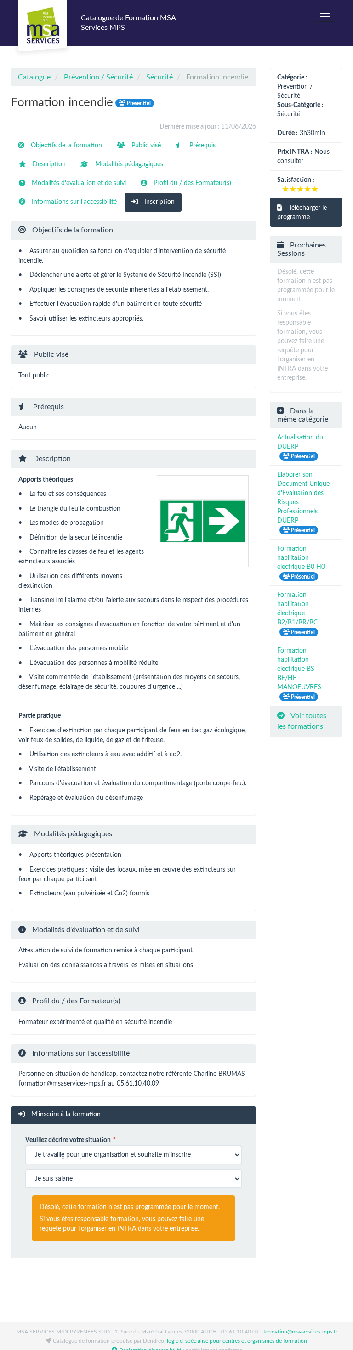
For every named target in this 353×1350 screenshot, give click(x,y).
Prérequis (202, 145)
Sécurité (159, 77)
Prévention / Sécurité (98, 77)
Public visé (145, 145)
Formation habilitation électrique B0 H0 (301, 558)
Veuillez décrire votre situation (68, 1140)
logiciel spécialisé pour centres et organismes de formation (237, 1341)
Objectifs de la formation (65, 145)
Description (48, 164)
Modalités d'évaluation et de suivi (78, 183)
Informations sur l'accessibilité (73, 202)
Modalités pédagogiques (128, 164)
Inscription (158, 202)
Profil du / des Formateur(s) (191, 183)
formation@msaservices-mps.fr (300, 1331)
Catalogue (34, 77)
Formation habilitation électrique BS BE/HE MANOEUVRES (299, 669)
